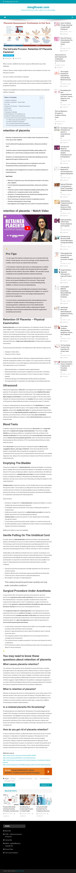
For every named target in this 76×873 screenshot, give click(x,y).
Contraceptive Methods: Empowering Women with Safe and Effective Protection (66, 292)
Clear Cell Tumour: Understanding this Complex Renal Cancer (66, 41)
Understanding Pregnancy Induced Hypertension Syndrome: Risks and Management (66, 205)
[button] (40, 97)
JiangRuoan (17, 58)
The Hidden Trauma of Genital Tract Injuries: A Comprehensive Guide (66, 132)
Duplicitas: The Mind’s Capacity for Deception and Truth (46, 785)
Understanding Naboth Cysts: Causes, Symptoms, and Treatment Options (10, 785)
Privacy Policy (9, 849)
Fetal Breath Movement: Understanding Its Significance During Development (66, 311)
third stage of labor (10, 781)
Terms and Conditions (11, 852)
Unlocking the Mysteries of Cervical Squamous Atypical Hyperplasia (67, 170)
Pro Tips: (7, 104)
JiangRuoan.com (38, 7)
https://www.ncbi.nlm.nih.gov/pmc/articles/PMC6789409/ (19, 755)
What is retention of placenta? (16, 121)
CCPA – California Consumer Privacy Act (13, 835)
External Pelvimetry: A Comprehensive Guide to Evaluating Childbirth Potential (67, 187)
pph (36, 778)
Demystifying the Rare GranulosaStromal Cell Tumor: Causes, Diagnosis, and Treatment (67, 95)
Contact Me (8, 840)
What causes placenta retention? (17, 119)
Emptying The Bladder (11, 112)
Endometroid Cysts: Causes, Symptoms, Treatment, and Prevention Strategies (67, 366)
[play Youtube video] (27, 228)
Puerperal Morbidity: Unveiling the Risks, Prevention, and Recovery (11, 809)
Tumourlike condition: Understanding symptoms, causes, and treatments (66, 330)
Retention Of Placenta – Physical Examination (17, 106)
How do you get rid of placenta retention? (20, 125)
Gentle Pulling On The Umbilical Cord (15, 114)
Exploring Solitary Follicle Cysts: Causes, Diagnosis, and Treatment (66, 223)
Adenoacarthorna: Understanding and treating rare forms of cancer (61, 58)
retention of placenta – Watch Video (15, 102)
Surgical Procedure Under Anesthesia (15, 116)
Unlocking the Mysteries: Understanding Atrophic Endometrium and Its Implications (66, 152)
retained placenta (44, 778)
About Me (8, 831)
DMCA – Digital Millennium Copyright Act (12, 845)
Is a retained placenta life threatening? (19, 123)
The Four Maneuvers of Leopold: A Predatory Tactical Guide (61, 114)
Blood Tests (8, 110)
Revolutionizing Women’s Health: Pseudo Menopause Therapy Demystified (67, 239)
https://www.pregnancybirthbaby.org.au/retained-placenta (19, 758)
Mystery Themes (20, 871)
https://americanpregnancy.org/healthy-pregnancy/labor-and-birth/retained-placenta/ (27, 764)
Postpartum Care (8, 55)
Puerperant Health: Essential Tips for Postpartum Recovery (42, 809)
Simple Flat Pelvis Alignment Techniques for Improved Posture (66, 273)
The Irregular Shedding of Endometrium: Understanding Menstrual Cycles (66, 75)
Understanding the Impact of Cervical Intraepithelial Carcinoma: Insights (67, 256)
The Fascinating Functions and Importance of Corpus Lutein (65, 348)
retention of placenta (11, 100)
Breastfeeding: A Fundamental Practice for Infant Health (26, 809)
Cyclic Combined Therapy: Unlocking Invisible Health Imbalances (66, 26)
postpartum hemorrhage (25, 778)
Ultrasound (8, 108)
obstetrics (13, 778)
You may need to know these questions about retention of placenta (24, 118)
